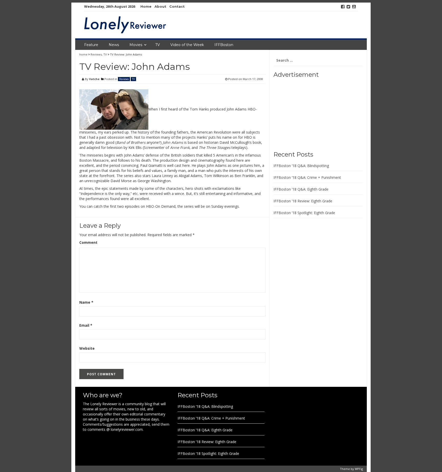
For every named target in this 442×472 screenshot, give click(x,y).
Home (145, 6)
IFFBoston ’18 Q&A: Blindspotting (301, 165)
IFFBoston (223, 44)
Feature (91, 44)
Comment (88, 242)
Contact (177, 6)
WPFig (359, 469)
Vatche (94, 79)
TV (157, 44)
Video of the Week (187, 44)
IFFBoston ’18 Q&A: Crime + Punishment (307, 177)
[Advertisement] (305, 113)
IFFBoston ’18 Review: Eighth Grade (302, 201)
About (160, 6)
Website (87, 348)
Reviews (96, 54)
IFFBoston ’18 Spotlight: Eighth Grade (304, 212)
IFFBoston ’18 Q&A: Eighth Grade (300, 189)
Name (86, 302)
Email (85, 325)
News (114, 44)
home (83, 54)
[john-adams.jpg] (113, 109)
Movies (135, 44)
